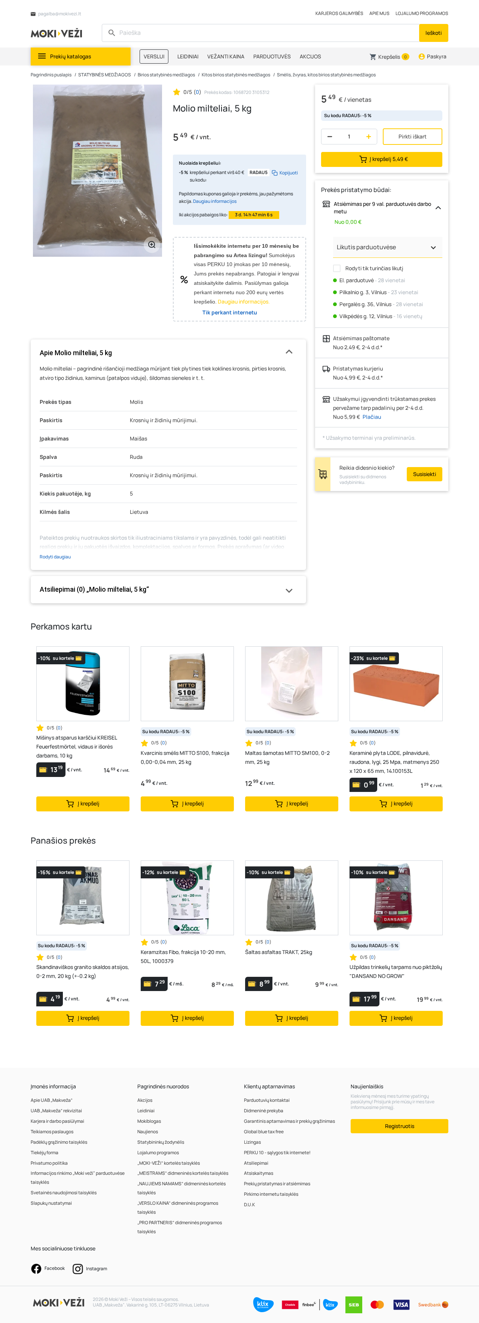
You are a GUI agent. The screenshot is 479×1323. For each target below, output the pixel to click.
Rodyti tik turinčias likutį (373, 268)
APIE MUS (379, 13)
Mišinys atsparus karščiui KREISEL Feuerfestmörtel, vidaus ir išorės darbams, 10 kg (76, 746)
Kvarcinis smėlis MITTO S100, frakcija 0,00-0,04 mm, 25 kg (185, 757)
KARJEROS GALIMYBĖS (339, 13)
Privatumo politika (49, 1163)
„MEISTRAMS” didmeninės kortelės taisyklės (182, 1173)
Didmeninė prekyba (263, 1110)
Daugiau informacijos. (244, 301)
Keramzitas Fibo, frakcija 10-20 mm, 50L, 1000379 (183, 956)
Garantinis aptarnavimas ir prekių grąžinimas (289, 1121)
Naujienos (147, 1131)
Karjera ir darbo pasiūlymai (57, 1121)
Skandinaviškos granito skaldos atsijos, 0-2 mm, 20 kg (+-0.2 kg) (82, 971)
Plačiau (372, 416)
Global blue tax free (264, 1131)
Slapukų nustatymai (51, 1203)
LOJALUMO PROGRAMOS (422, 13)
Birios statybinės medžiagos (166, 74)
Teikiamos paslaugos (52, 1131)
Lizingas (252, 1142)
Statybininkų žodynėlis (160, 1142)
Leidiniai (146, 1110)
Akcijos (144, 1100)
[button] (389, 57)
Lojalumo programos (158, 1152)
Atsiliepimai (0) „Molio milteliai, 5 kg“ (94, 589)
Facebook (54, 1268)
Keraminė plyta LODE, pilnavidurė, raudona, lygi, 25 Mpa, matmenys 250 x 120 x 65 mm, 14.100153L (394, 761)
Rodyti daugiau (55, 557)
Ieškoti (433, 32)
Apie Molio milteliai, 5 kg (76, 353)
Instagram (96, 1268)
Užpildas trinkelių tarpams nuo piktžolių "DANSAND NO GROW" (396, 971)
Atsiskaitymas (258, 1173)
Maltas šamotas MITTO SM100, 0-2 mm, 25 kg (287, 757)
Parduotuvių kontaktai (267, 1100)
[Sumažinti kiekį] (328, 136)
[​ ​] (261, 33)
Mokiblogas (149, 1121)
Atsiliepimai (256, 1163)
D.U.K (249, 1204)
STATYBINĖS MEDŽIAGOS (104, 74)
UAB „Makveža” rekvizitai (56, 1110)
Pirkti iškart (413, 136)
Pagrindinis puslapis (51, 74)
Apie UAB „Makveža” (52, 1100)
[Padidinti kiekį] (370, 136)
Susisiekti (424, 474)
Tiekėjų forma (44, 1152)
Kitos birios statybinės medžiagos (236, 74)
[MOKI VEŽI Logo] (58, 32)
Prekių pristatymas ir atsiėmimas (277, 1183)
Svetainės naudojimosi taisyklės (64, 1192)
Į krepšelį (389, 158)
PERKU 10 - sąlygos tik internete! (277, 1152)
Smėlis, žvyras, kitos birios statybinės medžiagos (326, 74)
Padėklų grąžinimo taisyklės (59, 1142)
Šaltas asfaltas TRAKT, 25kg (278, 951)
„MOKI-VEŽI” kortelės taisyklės (168, 1163)
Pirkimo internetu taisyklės (271, 1194)
